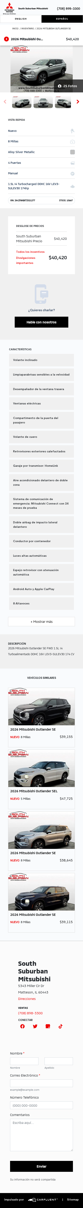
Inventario (27, 28)
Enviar (41, 1166)
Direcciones (27, 999)
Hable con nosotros (41, 322)
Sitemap (70, 1199)
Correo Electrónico (25, 1075)
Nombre (17, 1053)
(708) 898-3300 (68, 8)
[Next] (78, 101)
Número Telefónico (24, 1097)
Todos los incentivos (30, 252)
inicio (15, 28)
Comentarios (20, 1115)
